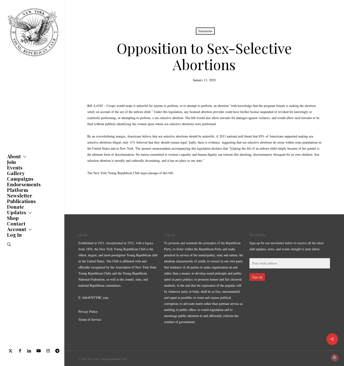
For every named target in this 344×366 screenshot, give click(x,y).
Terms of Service (89, 319)
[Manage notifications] (334, 357)
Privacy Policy (88, 311)
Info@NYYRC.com (95, 297)
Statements (205, 31)
